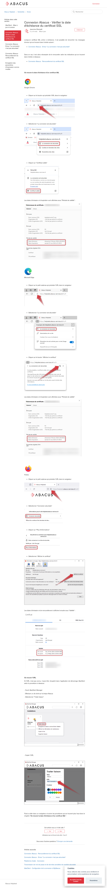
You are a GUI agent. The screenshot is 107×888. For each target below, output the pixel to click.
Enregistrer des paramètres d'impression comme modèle (12, 66)
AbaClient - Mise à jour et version (11, 26)
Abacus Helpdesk (9, 12)
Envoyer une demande (65, 841)
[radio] (49, 831)
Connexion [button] (96, 4)
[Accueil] (16, 3)
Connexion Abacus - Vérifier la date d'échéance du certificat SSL (12, 35)
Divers (29, 12)
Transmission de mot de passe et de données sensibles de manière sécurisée (50, 864)
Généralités (21, 12)
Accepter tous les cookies (76, 880)
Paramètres (93, 880)
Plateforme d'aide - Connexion (34, 861)
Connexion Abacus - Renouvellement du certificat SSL (12, 55)
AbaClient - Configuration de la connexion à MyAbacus (42, 868)
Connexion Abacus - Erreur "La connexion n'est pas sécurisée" (12, 46)
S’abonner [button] (80, 30)
